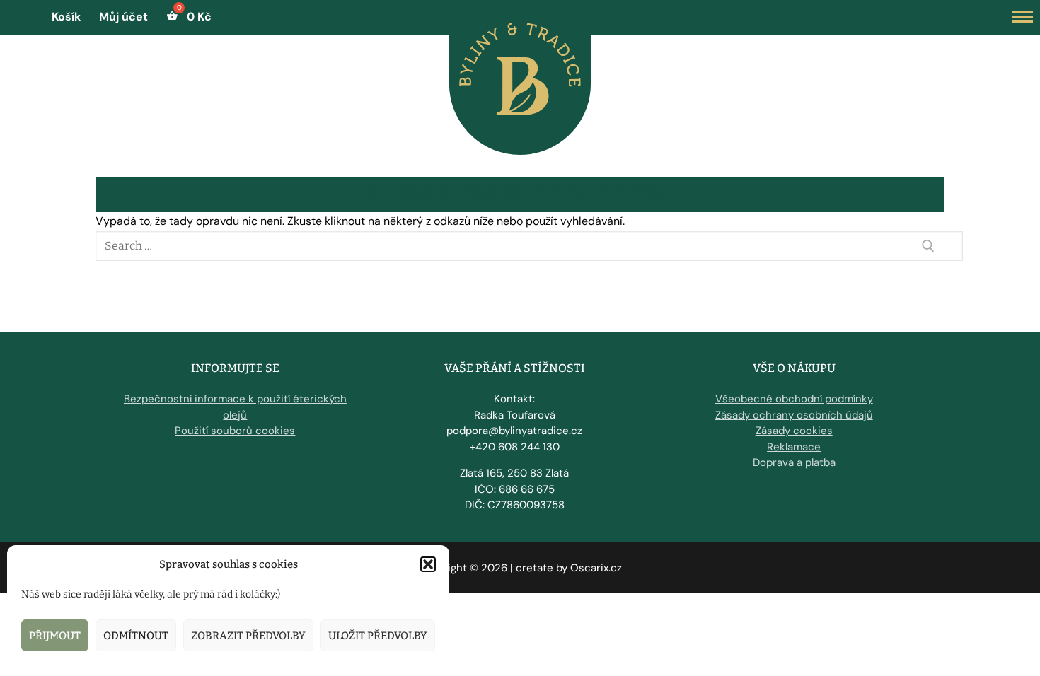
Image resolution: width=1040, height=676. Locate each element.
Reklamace (794, 447)
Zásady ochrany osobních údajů (794, 415)
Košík (66, 16)
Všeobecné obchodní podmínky (794, 399)
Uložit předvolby (377, 635)
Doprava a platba (794, 462)
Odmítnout (135, 635)
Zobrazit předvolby (248, 635)
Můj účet (123, 16)
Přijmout (55, 635)
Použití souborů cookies (235, 431)
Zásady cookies (794, 431)
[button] (428, 564)
